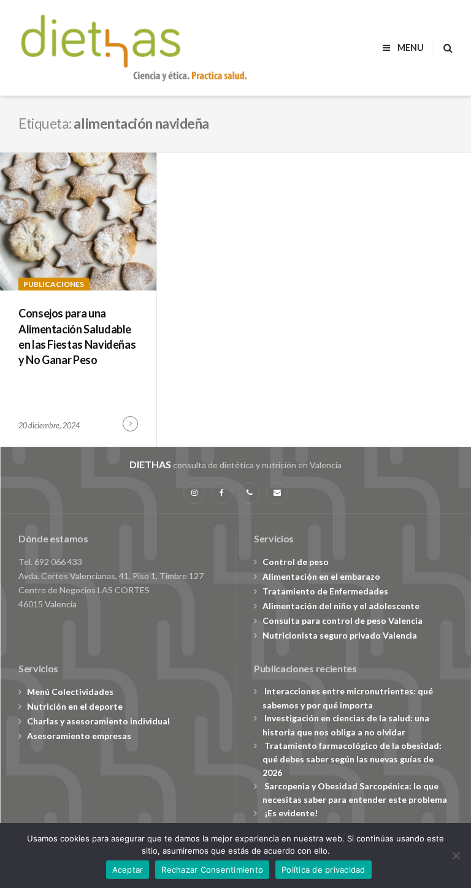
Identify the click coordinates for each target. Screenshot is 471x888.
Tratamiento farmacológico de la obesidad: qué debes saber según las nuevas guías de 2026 (352, 759)
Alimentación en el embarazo (321, 576)
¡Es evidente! (291, 813)
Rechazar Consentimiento (212, 870)
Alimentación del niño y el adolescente (340, 606)
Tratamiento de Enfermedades (325, 591)
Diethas (150, 464)
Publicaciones (53, 284)
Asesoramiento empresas (79, 736)
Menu (409, 47)
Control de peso (295, 561)
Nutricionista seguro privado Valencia (339, 635)
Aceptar (128, 870)
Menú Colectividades (70, 691)
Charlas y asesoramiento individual (98, 721)
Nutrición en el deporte (75, 706)
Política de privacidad (323, 870)
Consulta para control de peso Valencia (342, 620)
